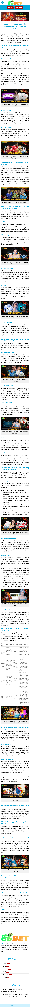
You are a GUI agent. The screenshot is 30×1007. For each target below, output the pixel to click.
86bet (2, 935)
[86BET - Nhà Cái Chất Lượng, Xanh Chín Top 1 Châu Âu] (15, 2)
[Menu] (2, 2)
